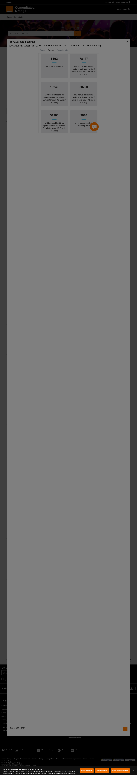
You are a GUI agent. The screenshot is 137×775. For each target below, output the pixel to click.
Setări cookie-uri (86, 770)
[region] (68, 770)
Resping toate (102, 770)
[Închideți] (133, 770)
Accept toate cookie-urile (120, 770)
